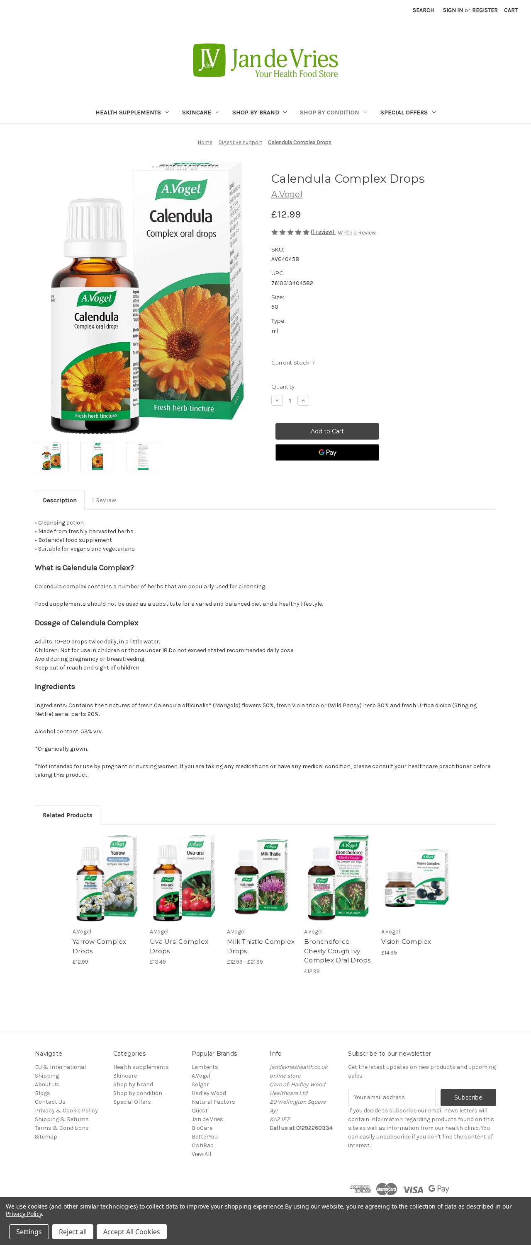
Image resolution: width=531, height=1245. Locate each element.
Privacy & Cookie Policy (66, 1110)
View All (201, 1154)
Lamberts (205, 1067)
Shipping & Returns (62, 1119)
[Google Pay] (327, 452)
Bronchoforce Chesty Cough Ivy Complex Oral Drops (337, 951)
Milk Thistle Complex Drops (261, 946)
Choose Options (107, 878)
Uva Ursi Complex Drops (179, 946)
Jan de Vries (207, 1119)
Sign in (453, 10)
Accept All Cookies (131, 1231)
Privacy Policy (24, 1214)
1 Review (104, 500)
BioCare (202, 1127)
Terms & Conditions (62, 1127)
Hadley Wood (209, 1093)
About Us (47, 1084)
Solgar (200, 1084)
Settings (29, 1231)
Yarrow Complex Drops (100, 946)
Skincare (196, 112)
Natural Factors (213, 1101)
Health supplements (128, 112)
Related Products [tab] (68, 815)
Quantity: (283, 386)
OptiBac (203, 1145)
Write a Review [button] (357, 232)
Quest (200, 1110)
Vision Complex (406, 941)
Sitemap (46, 1136)
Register (485, 10)
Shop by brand (255, 112)
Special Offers (404, 112)
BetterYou (205, 1136)
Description (60, 500)
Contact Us (50, 1101)
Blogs (42, 1093)
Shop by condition (329, 112)
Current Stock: (293, 362)
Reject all (73, 1231)
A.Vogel (201, 1075)
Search (423, 10)
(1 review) (323, 231)
